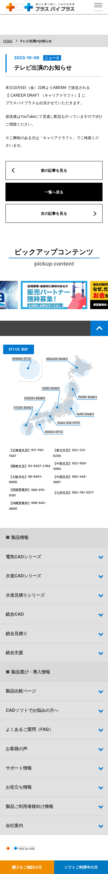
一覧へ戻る (54, 192)
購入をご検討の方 (27, 867)
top (99, 328)
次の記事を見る (54, 213)
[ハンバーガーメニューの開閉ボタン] (98, 7)
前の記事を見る (54, 170)
